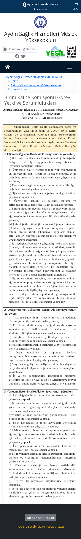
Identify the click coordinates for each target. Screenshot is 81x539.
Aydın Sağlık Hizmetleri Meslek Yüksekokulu (35, 77)
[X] (23, 57)
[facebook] (17, 57)
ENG (75, 9)
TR (76, 4)
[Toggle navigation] (70, 67)
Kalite (14, 81)
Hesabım (13, 49)
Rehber (30, 49)
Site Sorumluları (42, 518)
